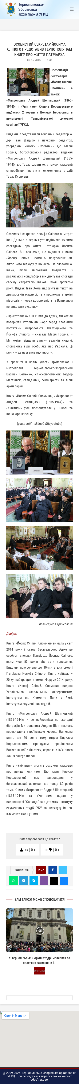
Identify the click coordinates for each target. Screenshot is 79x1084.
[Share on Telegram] (23, 880)
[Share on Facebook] (52, 870)
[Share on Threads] (54, 880)
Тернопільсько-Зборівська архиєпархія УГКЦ (33, 9)
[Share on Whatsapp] (13, 880)
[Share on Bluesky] (64, 880)
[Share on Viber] (44, 880)
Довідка (11, 634)
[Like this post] (42, 870)
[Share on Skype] (33, 880)
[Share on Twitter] (63, 870)
